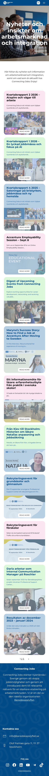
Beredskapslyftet (24, 700)
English (38, 3)
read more (25, 131)
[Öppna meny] (44, 2)
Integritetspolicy (24, 771)
